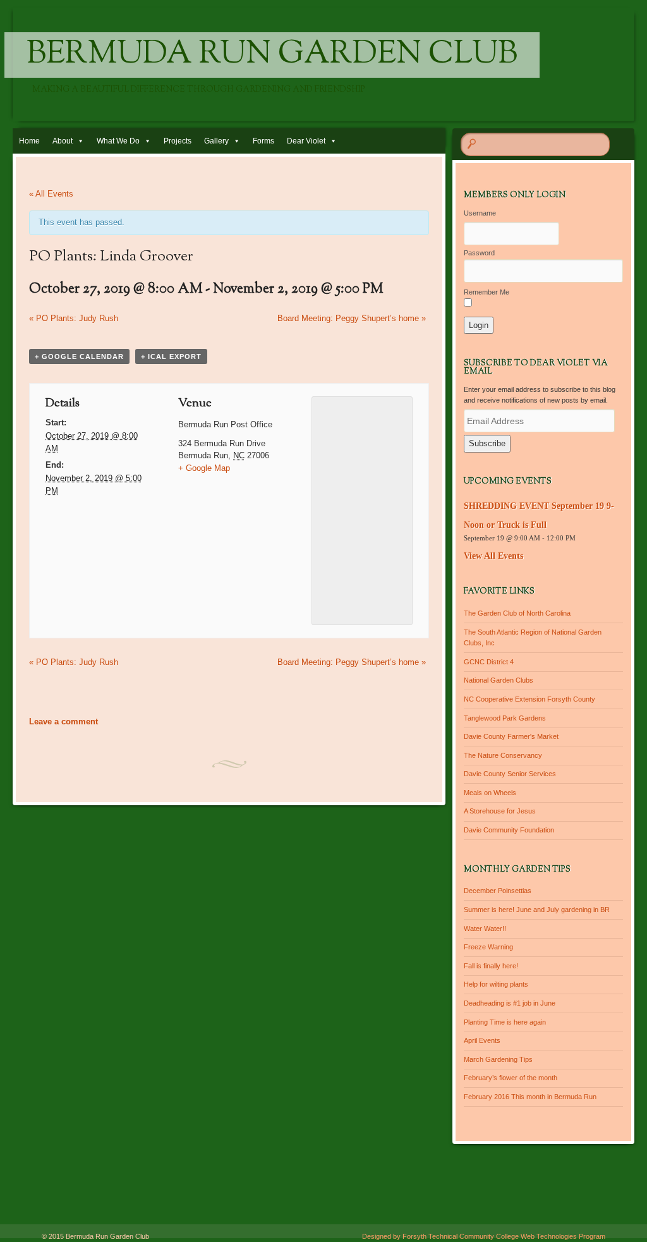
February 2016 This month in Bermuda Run (530, 1096)
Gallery (216, 141)
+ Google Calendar (79, 356)
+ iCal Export (171, 356)
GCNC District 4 (489, 662)
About (62, 141)
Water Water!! (485, 928)
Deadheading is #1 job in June (509, 1003)
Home (29, 141)
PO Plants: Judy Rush (73, 318)
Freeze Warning (488, 947)
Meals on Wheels (490, 792)
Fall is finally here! (491, 966)
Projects (177, 141)
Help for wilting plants (496, 984)
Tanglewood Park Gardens (505, 718)
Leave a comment (63, 721)
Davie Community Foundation (509, 830)
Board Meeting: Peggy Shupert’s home (351, 318)
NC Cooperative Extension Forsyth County (529, 699)
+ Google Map (204, 468)
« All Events (51, 193)
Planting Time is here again (505, 1022)
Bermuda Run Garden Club (272, 55)
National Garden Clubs (498, 680)
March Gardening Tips (498, 1059)
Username (480, 213)
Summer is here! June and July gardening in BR (537, 909)
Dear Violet (306, 141)
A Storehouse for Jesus (500, 811)
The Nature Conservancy (503, 755)
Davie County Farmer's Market (511, 736)
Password (479, 253)
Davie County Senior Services (510, 773)
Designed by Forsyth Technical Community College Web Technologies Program (483, 1236)
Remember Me (486, 292)
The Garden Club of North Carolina (517, 613)
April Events (482, 1040)
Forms (263, 141)
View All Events (493, 556)
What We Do (118, 141)
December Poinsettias (497, 890)
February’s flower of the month (510, 1077)
